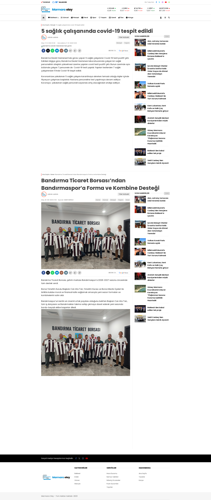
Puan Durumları (112, 484)
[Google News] (123, 50)
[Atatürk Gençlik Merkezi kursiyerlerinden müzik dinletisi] (140, 123)
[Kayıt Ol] (161, 18)
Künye (130, 17)
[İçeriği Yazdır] (66, 51)
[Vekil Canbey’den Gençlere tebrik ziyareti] (140, 165)
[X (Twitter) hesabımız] (159, 2)
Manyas (77, 484)
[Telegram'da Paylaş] (57, 51)
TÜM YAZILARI (124, 37)
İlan (122, 17)
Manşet (76, 17)
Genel (113, 17)
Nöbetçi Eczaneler (113, 480)
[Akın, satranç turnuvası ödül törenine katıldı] (140, 46)
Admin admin (53, 37)
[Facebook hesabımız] (156, 2)
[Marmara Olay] (57, 12)
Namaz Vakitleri (112, 477)
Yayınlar (110, 487)
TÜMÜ (167, 36)
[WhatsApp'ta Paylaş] (52, 51)
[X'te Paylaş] (48, 51)
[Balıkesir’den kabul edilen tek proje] (140, 155)
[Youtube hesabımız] (166, 2)
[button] (44, 18)
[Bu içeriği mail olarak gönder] (61, 51)
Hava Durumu (112, 473)
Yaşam (103, 17)
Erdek (77, 477)
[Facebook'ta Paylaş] (43, 51)
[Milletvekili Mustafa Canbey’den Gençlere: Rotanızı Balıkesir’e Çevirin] (140, 55)
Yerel (86, 17)
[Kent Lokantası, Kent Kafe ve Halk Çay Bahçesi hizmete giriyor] (140, 110)
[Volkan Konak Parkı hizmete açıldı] (140, 88)
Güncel (66, 17)
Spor (94, 17)
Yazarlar (142, 477)
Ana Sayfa (143, 473)
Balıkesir (53, 17)
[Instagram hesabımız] (162, 2)
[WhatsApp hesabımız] (169, 2)
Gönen (77, 480)
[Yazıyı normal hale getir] (79, 51)
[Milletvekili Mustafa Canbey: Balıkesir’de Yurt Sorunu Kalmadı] (140, 98)
